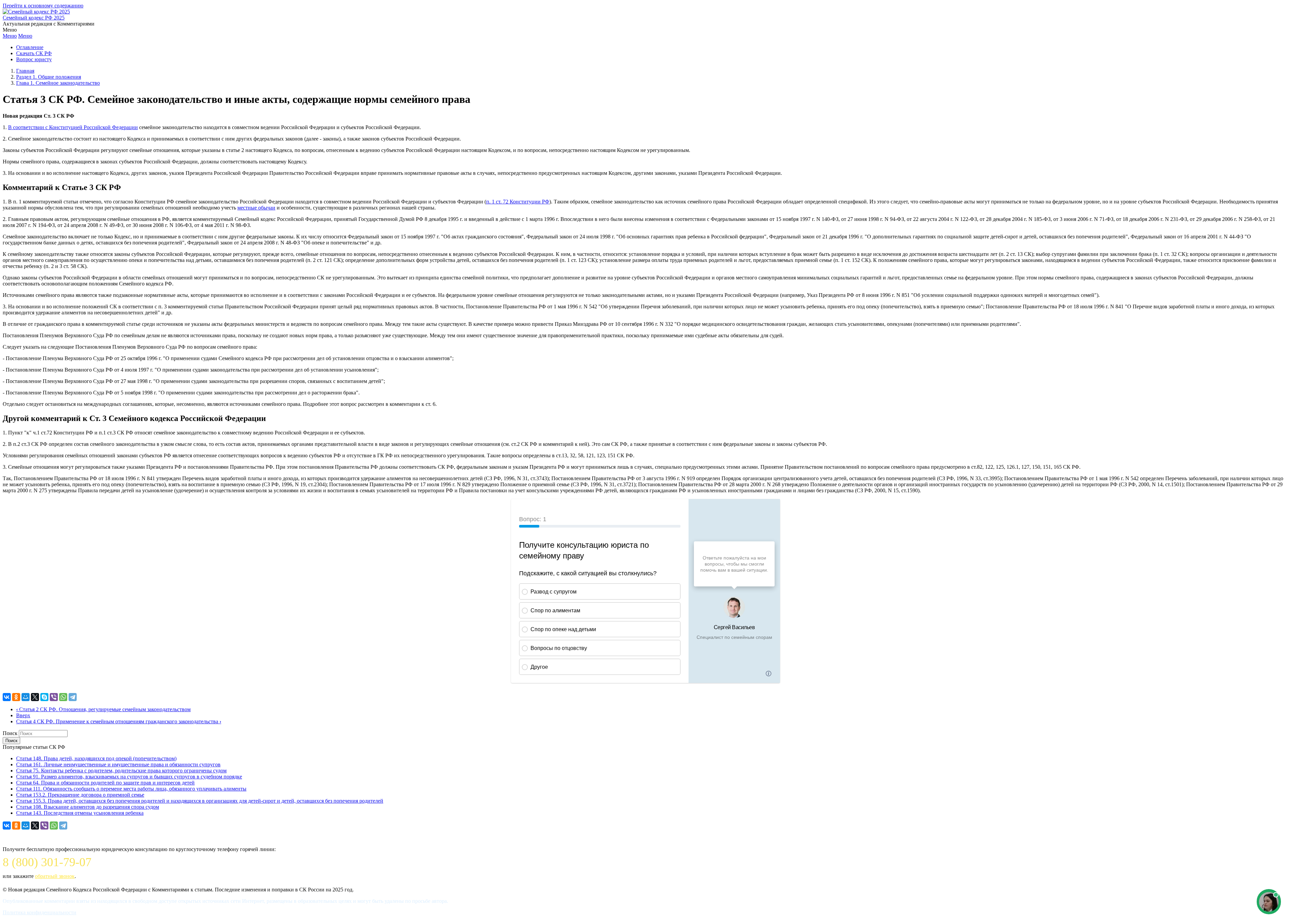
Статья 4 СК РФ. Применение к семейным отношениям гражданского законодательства (118, 721)
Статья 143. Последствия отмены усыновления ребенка (80, 813)
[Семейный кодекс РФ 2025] (36, 11)
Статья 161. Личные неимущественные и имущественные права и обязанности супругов (118, 764)
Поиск (10, 733)
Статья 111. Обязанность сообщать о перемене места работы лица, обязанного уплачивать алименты (131, 789)
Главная (25, 71)
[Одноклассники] (16, 697)
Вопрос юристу (34, 59)
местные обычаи (256, 207)
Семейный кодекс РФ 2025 (34, 18)
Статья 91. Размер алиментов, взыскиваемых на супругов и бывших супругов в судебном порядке (129, 776)
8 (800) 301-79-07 (47, 862)
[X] (35, 697)
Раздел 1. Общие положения (48, 77)
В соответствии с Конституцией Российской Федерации (73, 127)
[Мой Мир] (26, 697)
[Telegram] (73, 697)
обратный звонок (55, 876)
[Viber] (54, 697)
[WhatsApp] (63, 697)
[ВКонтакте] (7, 697)
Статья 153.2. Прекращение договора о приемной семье (80, 795)
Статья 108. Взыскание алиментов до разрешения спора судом (87, 807)
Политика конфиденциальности (39, 912)
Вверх (23, 715)
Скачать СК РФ (34, 53)
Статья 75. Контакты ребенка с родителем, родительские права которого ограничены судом (121, 770)
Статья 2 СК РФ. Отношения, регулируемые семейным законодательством (103, 709)
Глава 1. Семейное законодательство (58, 83)
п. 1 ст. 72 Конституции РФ (517, 201)
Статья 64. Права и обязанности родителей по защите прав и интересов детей (105, 782)
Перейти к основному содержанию (43, 5)
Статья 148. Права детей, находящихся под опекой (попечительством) (96, 758)
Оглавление (29, 47)
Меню (10, 36)
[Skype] (44, 697)
